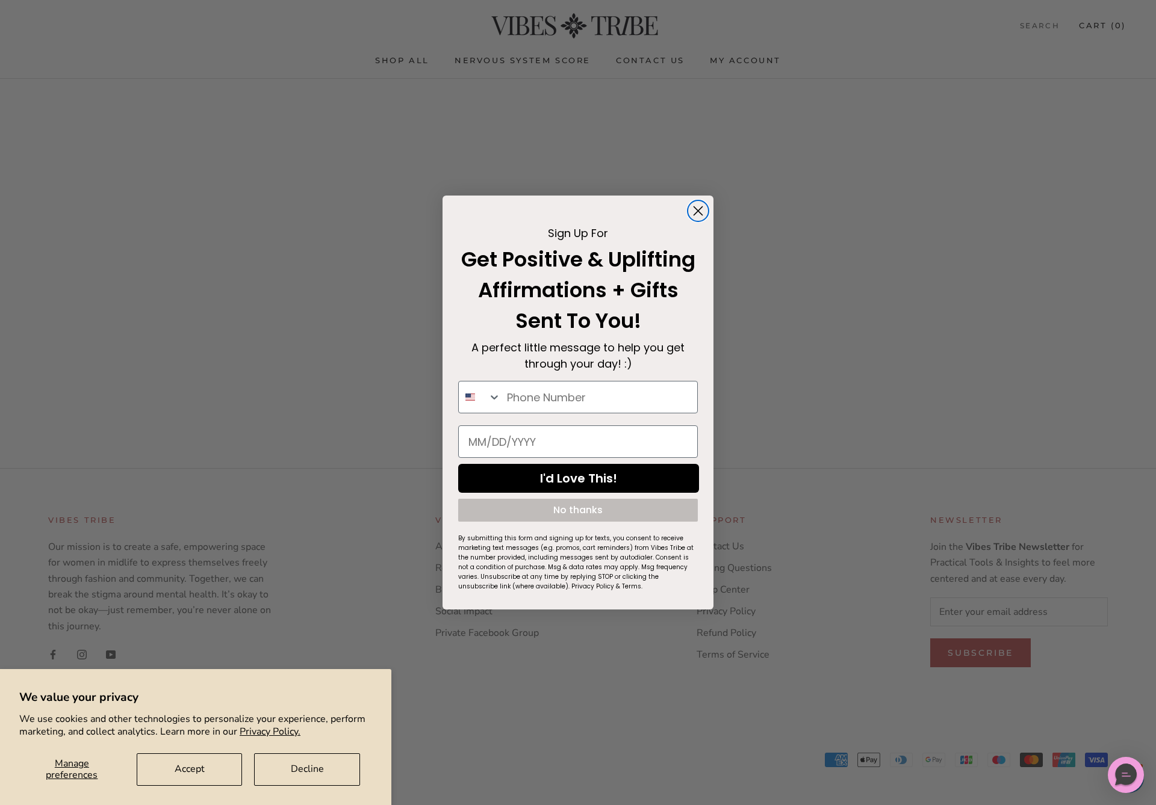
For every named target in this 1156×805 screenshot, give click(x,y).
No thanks (578, 510)
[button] (1126, 775)
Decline (307, 769)
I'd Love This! (578, 478)
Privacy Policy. (270, 731)
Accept (190, 769)
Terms (631, 586)
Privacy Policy (592, 586)
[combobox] (480, 397)
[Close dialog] (698, 210)
